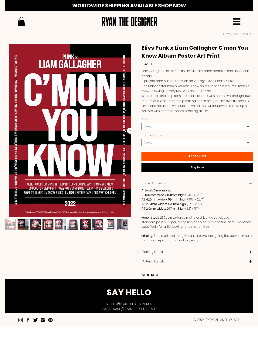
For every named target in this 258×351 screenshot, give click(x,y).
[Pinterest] (152, 275)
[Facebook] (148, 275)
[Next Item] (130, 131)
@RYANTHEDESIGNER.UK (138, 309)
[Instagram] (21, 320)
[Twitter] (157, 275)
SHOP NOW (172, 5)
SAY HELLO (129, 292)
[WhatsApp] (143, 275)
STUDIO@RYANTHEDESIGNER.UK (129, 304)
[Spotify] (43, 320)
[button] (21, 21)
